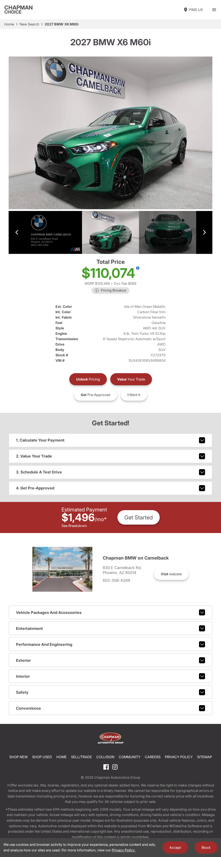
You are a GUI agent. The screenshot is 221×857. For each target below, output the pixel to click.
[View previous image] (17, 232)
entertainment (29, 628)
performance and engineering (44, 644)
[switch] (214, 9)
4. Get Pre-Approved (35, 488)
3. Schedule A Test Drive (39, 472)
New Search (29, 24)
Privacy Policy (179, 757)
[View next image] (204, 232)
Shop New (18, 757)
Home (9, 24)
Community (129, 757)
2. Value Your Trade (34, 456)
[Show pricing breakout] (137, 268)
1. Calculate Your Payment (40, 440)
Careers (153, 757)
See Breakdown (74, 526)
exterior (23, 660)
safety (22, 692)
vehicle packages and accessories (49, 612)
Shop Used (42, 757)
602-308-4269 (116, 580)
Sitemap (204, 757)
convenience (28, 708)
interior (23, 676)
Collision (105, 757)
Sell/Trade (81, 757)
